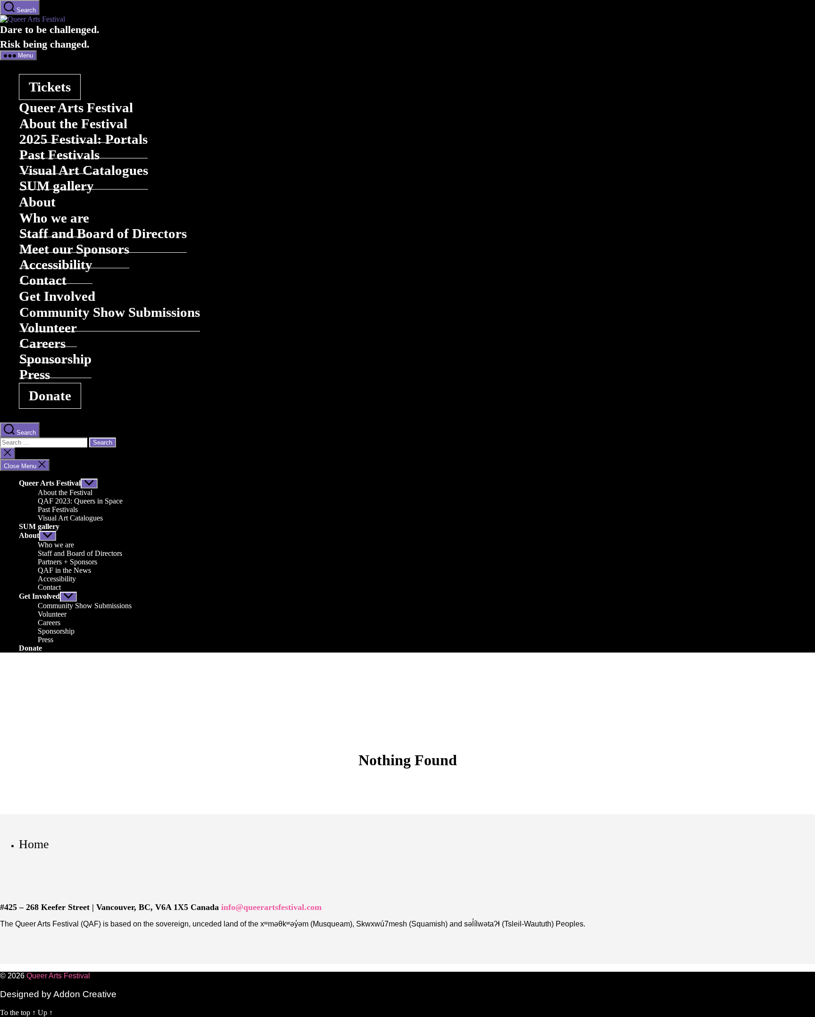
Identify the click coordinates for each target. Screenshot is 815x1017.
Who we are (56, 545)
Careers (49, 623)
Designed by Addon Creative (58, 994)
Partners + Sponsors (67, 562)
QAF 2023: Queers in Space (80, 501)
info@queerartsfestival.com (271, 907)
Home (34, 844)
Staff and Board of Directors (80, 553)
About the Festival (65, 492)
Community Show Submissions (109, 312)
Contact (43, 280)
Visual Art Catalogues (70, 518)
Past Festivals (58, 509)
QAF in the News (64, 570)
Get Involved (39, 596)
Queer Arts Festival (50, 483)
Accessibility (57, 579)
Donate (50, 395)
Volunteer (52, 614)
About (29, 535)
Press (34, 374)
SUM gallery (56, 185)
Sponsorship (55, 358)
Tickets (50, 86)
